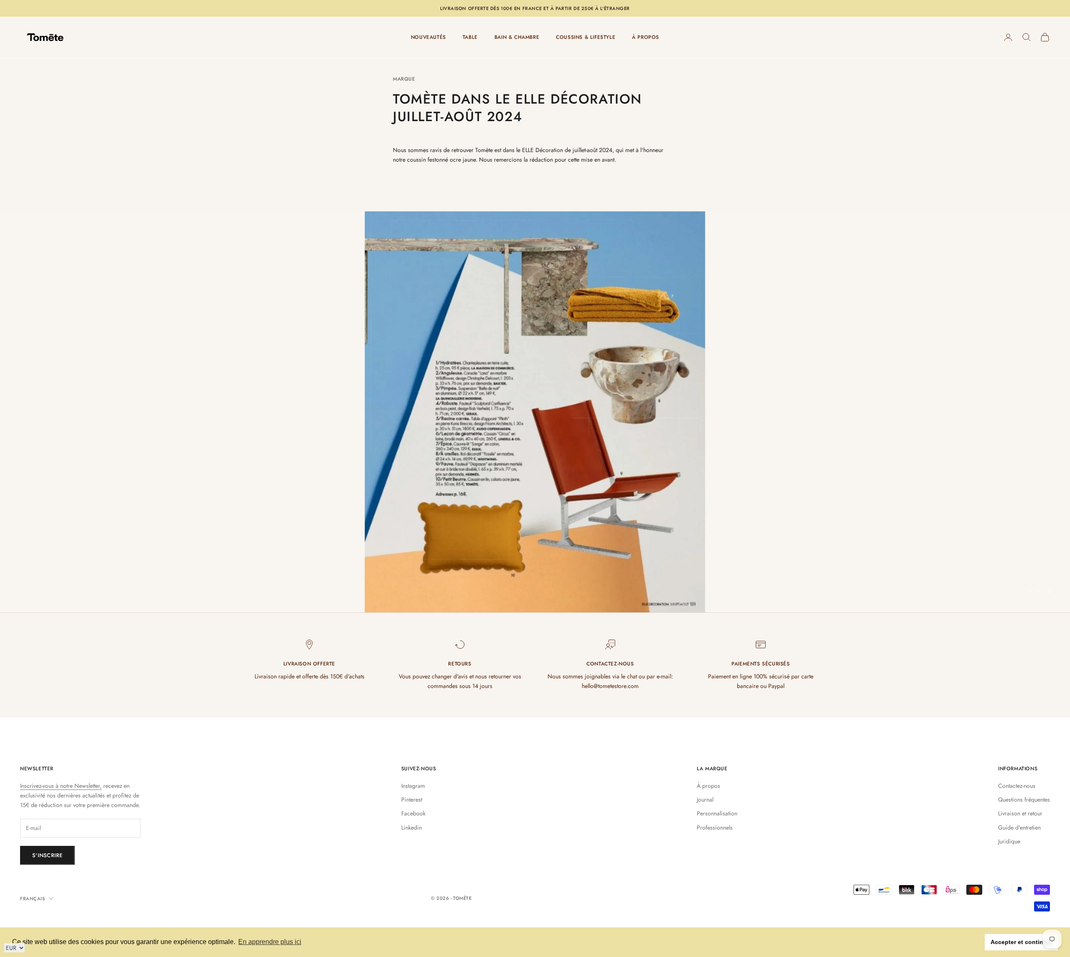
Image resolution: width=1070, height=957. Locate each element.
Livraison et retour (1020, 813)
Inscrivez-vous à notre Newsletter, (61, 786)
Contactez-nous (1016, 786)
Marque (404, 79)
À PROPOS (645, 37)
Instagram (413, 786)
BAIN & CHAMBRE (516, 37)
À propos (708, 786)
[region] (535, 411)
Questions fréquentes (1024, 799)
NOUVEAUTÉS (428, 37)
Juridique (1009, 841)
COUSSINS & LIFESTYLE (585, 37)
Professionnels (715, 827)
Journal (705, 799)
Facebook (413, 813)
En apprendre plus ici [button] (269, 941)
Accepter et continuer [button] (1021, 942)
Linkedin (411, 827)
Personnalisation (717, 813)
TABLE (470, 37)
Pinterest (411, 799)
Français (32, 898)
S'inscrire (47, 855)
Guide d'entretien (1019, 827)
